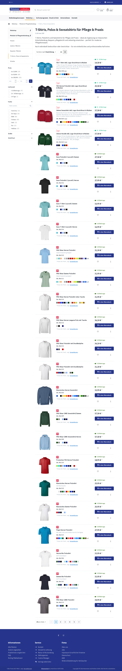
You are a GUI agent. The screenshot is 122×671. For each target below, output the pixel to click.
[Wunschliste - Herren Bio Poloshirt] (98, 564)
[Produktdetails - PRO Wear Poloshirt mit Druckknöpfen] (110, 354)
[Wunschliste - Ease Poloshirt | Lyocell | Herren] (98, 191)
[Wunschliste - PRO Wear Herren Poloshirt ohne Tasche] (98, 308)
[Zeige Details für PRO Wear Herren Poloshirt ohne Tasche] (44, 302)
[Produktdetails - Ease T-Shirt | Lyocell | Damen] (110, 215)
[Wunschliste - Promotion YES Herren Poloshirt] (98, 471)
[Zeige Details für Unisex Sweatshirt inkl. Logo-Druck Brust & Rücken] (44, 115)
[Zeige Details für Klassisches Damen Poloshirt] (44, 512)
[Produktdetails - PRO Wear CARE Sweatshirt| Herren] (110, 448)
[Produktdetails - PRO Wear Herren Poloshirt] (110, 261)
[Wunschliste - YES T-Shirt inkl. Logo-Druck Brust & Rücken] (98, 74)
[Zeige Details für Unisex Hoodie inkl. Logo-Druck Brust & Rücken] (44, 139)
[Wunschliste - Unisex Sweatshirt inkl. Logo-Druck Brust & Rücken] (98, 121)
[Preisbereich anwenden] (30, 81)
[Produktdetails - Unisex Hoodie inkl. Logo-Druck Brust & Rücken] (110, 145)
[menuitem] (16, 18)
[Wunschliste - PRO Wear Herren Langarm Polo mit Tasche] (98, 331)
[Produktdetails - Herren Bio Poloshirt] (110, 564)
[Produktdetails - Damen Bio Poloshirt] (110, 588)
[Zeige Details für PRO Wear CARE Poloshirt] (44, 605)
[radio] (61, 52)
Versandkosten (74, 77)
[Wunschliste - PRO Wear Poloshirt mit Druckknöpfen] (98, 354)
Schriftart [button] (11, 138)
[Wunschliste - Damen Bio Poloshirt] (98, 588)
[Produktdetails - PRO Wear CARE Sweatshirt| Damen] (110, 424)
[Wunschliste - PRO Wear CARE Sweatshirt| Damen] (98, 424)
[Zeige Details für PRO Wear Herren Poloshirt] (44, 255)
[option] (57, 74)
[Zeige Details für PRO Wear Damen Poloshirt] (44, 279)
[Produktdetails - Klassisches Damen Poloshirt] (110, 518)
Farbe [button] (10, 102)
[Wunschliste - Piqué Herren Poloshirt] (98, 541)
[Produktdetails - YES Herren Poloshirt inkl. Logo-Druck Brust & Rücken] (110, 97)
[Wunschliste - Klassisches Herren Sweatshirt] (98, 401)
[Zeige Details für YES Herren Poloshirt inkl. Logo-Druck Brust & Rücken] (44, 91)
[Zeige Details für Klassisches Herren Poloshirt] (44, 488)
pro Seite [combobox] (41, 622)
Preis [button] (9, 68)
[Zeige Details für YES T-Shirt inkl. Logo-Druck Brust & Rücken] (44, 68)
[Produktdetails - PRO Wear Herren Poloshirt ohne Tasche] (110, 308)
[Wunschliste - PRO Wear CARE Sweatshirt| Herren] (98, 448)
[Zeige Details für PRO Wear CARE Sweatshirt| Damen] (44, 418)
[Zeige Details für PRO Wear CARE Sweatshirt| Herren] (44, 442)
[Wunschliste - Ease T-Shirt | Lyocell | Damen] (98, 215)
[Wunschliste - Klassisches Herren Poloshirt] (98, 494)
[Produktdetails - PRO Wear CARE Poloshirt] (110, 611)
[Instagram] (63, 635)
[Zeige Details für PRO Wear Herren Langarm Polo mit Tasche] (44, 325)
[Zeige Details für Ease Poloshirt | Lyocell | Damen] (44, 162)
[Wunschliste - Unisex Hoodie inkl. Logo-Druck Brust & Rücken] (98, 145)
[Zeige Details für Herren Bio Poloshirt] (44, 558)
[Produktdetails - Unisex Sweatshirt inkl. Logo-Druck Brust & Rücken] (110, 121)
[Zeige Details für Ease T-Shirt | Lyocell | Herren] (44, 232)
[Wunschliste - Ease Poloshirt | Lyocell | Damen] (98, 168)
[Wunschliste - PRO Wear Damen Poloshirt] (98, 285)
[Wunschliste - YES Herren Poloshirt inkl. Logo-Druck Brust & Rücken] (98, 97)
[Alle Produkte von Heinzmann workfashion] (58, 60)
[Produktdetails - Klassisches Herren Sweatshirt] (110, 401)
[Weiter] (79, 622)
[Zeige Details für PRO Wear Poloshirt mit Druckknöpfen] (44, 348)
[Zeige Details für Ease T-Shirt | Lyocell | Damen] (44, 209)
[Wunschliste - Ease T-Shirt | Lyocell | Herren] (98, 238)
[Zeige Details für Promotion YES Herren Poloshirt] (44, 465)
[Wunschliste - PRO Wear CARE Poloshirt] (98, 611)
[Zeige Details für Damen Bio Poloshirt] (44, 582)
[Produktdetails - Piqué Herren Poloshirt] (110, 541)
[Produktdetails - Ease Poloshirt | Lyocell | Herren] (110, 191)
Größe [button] (10, 133)
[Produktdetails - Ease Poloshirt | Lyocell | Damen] (110, 168)
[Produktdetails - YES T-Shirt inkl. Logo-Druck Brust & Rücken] (110, 74)
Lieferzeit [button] (11, 87)
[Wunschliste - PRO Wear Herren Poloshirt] (98, 261)
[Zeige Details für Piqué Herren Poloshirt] (44, 535)
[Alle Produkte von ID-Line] (57, 154)
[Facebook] (58, 635)
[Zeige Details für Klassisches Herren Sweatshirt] (44, 395)
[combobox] (11, 2)
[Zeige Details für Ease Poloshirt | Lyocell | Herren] (44, 185)
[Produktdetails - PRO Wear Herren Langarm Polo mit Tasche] (110, 331)
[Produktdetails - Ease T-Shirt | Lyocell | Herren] (110, 238)
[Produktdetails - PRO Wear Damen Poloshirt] (110, 285)
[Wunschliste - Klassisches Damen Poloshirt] (98, 518)
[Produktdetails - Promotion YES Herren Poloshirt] (110, 471)
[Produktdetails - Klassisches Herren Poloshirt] (110, 494)
